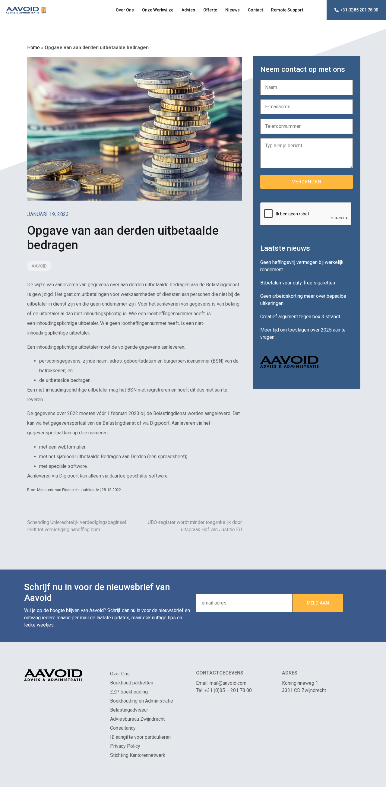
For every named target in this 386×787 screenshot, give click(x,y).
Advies (188, 10)
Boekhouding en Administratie (141, 701)
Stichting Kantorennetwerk (137, 755)
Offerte (210, 10)
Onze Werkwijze (157, 10)
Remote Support (287, 10)
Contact (255, 10)
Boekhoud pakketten (131, 683)
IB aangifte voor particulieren (140, 737)
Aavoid (39, 266)
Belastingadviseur (129, 710)
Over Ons (125, 10)
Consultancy (123, 728)
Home (33, 47)
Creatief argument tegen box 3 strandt (300, 316)
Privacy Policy (125, 746)
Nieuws (232, 10)
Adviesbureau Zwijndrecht (137, 719)
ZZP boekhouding (129, 692)
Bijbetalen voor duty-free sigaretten (297, 283)
